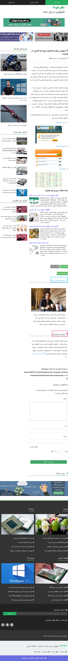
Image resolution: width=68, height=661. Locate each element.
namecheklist (61, 146)
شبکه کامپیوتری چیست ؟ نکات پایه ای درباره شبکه (44, 195)
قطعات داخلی (63, 558)
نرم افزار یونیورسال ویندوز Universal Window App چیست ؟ (9, 150)
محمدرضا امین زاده (58, 280)
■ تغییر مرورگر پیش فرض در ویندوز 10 (22, 600)
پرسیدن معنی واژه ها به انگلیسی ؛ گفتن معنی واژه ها (8, 236)
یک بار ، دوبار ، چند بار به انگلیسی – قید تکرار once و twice (9, 228)
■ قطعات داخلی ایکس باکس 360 (58, 596)
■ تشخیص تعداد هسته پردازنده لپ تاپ (22, 547)
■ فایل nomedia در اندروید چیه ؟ (58, 542)
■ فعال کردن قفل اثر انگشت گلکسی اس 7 (56, 551)
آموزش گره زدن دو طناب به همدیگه (17, 125)
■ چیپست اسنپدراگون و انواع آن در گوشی (22, 551)
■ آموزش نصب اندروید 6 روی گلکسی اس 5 (55, 538)
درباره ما (53, 652)
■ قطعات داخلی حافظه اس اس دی (58, 591)
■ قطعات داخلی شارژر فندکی (60, 600)
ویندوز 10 (30, 558)
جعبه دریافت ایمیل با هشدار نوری (39, 243)
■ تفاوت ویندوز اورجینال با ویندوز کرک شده (21, 587)
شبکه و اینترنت (55, 266)
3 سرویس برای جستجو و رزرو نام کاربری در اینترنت (50, 52)
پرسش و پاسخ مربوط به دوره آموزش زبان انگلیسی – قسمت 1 (8, 218)
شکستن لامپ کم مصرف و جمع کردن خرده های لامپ (9, 191)
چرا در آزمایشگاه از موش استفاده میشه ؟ (9, 159)
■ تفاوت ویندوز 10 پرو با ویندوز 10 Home (21, 591)
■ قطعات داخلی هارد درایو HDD (58, 587)
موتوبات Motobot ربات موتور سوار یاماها (15, 74)
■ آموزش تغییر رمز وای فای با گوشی (57, 547)
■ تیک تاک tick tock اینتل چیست (23, 538)
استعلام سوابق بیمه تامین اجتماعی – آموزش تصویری (9, 140)
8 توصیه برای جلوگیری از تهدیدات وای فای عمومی (43, 226)
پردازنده (31, 509)
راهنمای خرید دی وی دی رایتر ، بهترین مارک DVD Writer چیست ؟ (9, 181)
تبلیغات (36, 652)
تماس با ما (62, 652)
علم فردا (59, 7)
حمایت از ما (44, 652)
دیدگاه (65, 399)
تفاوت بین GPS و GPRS (9, 167)
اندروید (65, 509)
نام (65, 426)
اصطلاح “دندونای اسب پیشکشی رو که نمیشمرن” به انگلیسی (8, 209)
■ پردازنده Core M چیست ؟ (25, 542)
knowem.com (61, 123)
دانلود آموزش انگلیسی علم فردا (33, 658)
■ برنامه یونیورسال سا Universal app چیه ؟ (21, 596)
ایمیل (65, 437)
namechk (62, 169)
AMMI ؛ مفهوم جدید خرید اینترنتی (39, 210)
